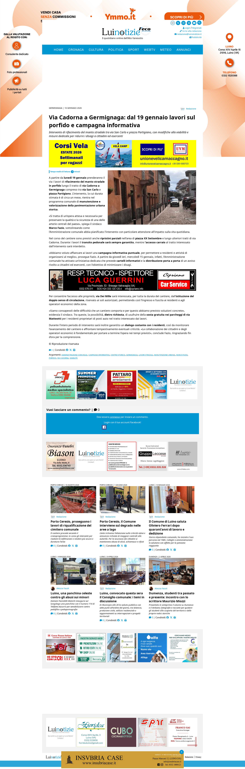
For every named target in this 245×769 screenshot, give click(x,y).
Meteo (166, 49)
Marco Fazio (182, 355)
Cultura (96, 49)
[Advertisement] (122, 84)
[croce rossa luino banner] (60, 661)
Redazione (191, 108)
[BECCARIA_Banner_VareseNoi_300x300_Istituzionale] (91, 661)
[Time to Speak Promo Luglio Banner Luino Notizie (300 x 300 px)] (152, 398)
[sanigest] (60, 398)
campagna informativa (99, 355)
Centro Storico (118, 355)
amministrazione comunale (74, 355)
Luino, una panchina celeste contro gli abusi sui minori (71, 595)
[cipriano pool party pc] (122, 290)
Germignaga (132, 355)
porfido (52, 358)
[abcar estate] (122, 166)
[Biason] (60, 470)
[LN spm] (152, 746)
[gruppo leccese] (152, 470)
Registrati (196, 28)
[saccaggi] (121, 470)
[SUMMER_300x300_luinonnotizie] (91, 398)
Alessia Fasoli (62, 588)
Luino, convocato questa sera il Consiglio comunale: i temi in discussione (122, 597)
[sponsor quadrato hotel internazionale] (182, 470)
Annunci (184, 49)
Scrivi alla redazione (191, 31)
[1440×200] (122, 767)
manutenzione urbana (164, 355)
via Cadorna (63, 358)
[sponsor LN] (182, 398)
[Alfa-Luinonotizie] (152, 661)
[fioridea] (91, 746)
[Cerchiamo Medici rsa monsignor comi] (182, 661)
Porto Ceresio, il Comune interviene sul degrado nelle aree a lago (120, 525)
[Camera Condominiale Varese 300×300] (121, 661)
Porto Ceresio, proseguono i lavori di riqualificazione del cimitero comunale (71, 525)
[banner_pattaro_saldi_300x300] (121, 398)
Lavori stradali (146, 355)
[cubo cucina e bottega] (121, 746)
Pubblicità (196, 37)
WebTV (149, 49)
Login (187, 28)
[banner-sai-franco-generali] (182, 746)
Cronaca (76, 49)
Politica (115, 49)
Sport (133, 49)
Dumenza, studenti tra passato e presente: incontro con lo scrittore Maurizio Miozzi (171, 597)
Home (59, 49)
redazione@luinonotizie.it (189, 34)
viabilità (74, 358)
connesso (115, 417)
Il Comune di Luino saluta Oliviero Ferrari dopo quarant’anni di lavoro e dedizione (167, 527)
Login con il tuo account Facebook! (122, 422)
